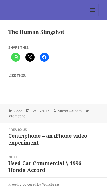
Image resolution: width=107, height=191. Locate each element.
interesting (16, 116)
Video (17, 110)
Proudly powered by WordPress (33, 184)
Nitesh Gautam (70, 110)
